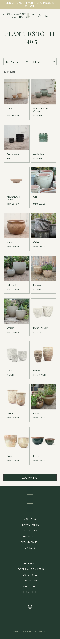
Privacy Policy (30, 525)
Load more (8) (30, 477)
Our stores (30, 575)
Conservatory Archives (34, 631)
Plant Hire (30, 592)
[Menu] (53, 15)
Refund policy (30, 542)
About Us (30, 519)
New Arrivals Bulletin (30, 569)
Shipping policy (30, 536)
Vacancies (30, 563)
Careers (30, 548)
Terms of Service (30, 530)
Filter (36, 61)
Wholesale (30, 586)
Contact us (30, 580)
